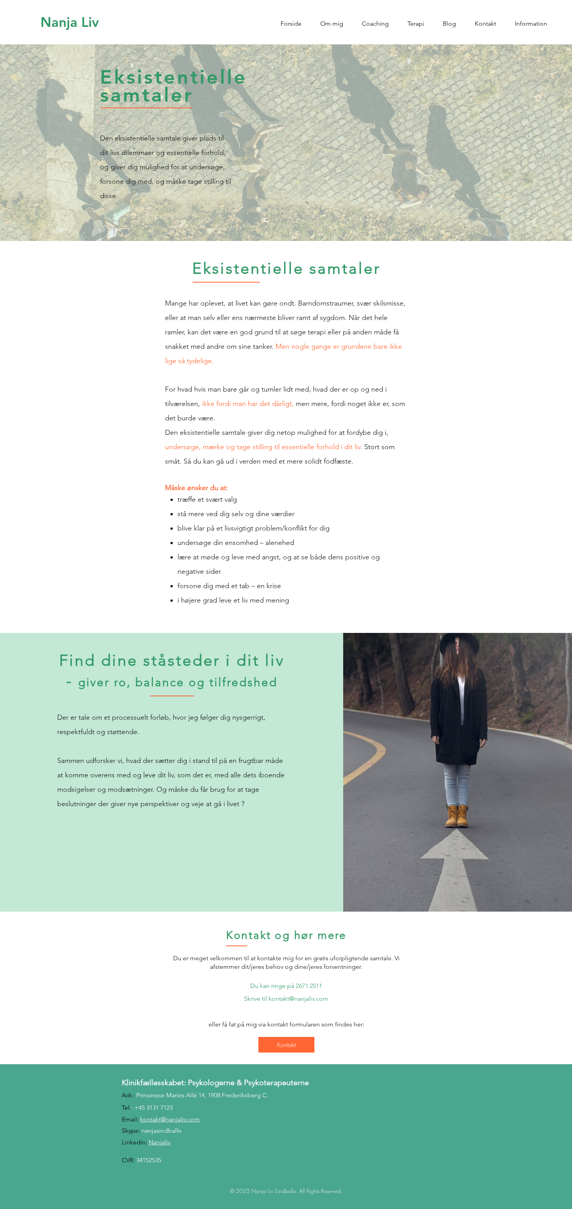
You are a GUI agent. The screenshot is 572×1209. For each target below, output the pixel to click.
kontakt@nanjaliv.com (298, 998)
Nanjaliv (159, 1142)
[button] (332, 20)
